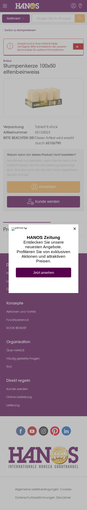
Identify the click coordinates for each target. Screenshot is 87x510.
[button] (74, 228)
